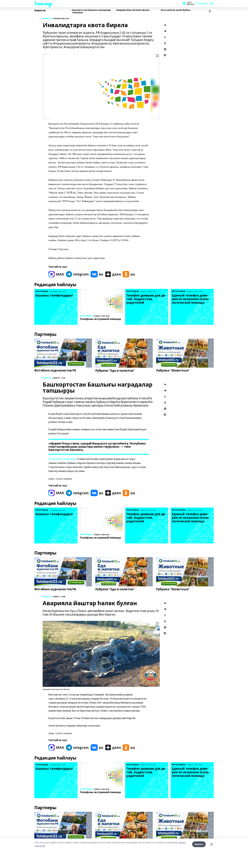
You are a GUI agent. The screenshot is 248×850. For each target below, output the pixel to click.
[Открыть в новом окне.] (56, 274)
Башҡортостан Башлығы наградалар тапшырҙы (91, 11)
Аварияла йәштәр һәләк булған (132, 10)
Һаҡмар (43, 3)
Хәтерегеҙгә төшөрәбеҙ (61, 459)
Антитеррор (201, 3)
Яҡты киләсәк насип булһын (175, 10)
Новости (39, 10)
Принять (198, 844)
